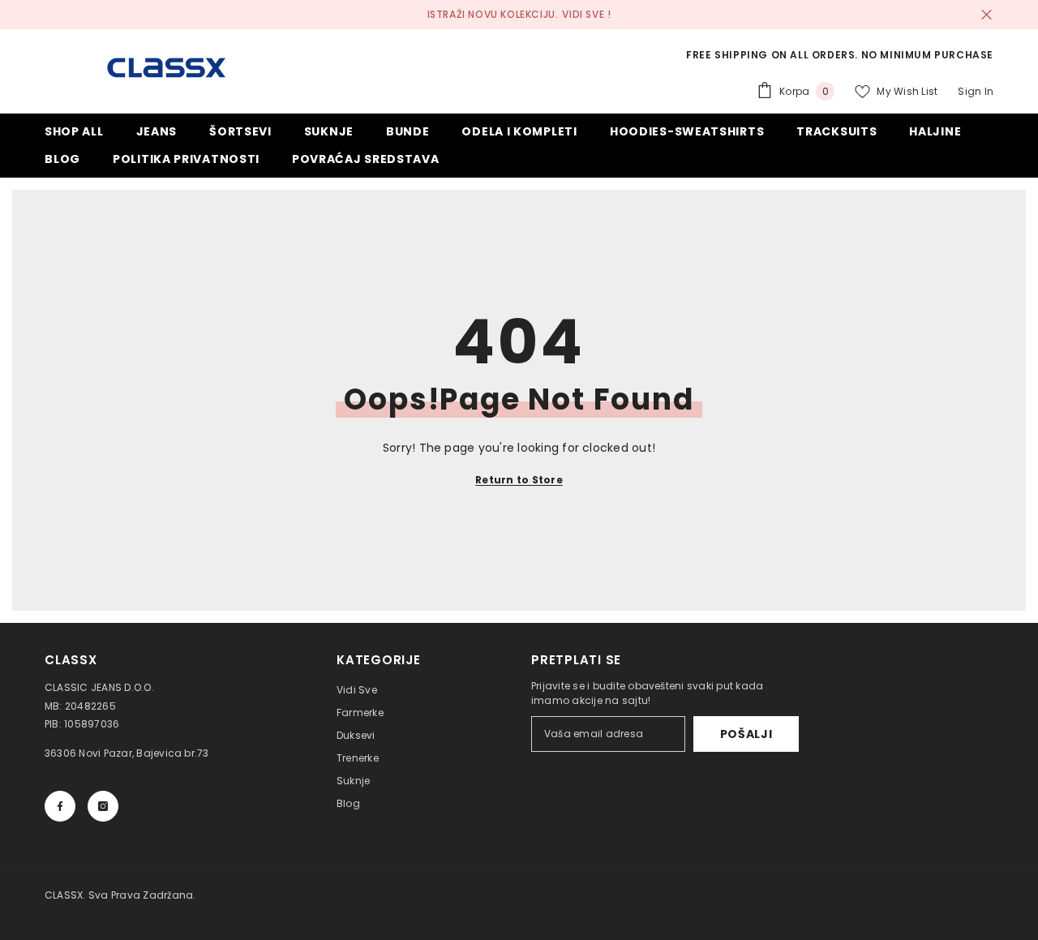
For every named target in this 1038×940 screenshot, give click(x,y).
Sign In (975, 91)
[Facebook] (60, 806)
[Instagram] (103, 806)
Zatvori (986, 15)
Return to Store (519, 480)
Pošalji (746, 734)
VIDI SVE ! (586, 14)
